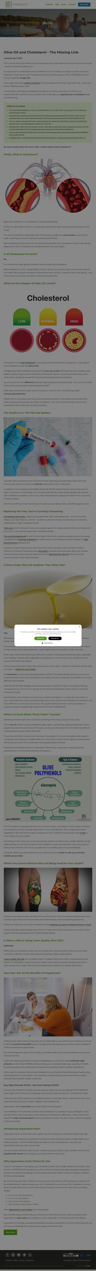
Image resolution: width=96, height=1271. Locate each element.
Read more (58, 634)
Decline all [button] (55, 638)
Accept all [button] (40, 638)
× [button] (79, 626)
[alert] (48, 635)
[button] (48, 643)
